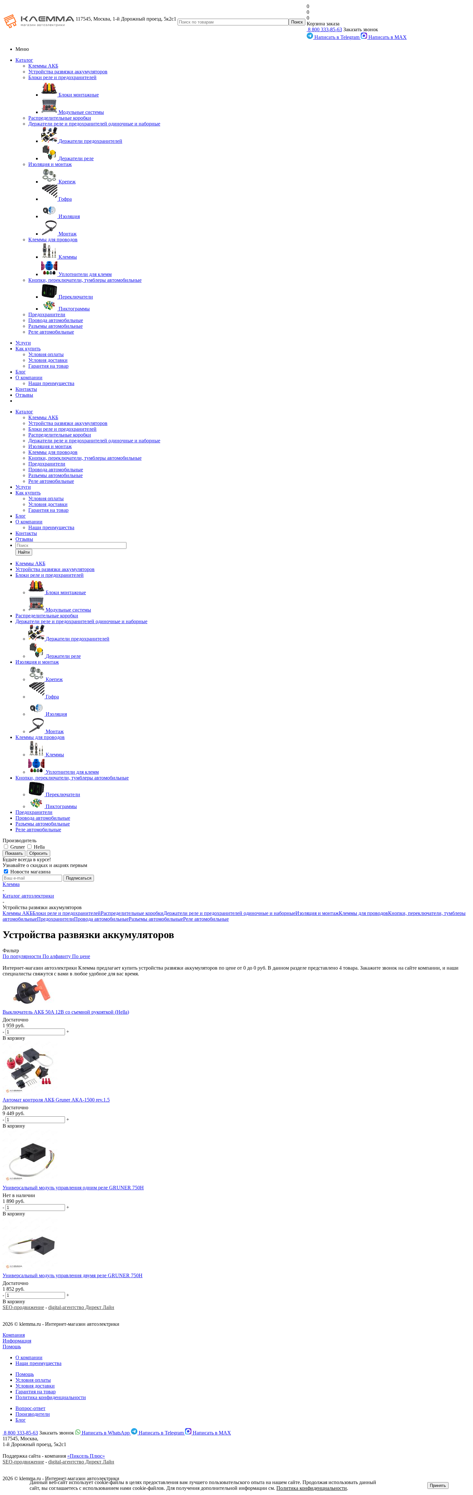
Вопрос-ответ (30, 1408)
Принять (438, 1485)
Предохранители (46, 314)
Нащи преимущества (38, 1363)
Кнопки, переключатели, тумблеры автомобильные (85, 280)
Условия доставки (48, 360)
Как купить (28, 348)
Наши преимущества (51, 383)
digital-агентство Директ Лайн (81, 1307)
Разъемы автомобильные (55, 326)
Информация (17, 1340)
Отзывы (24, 395)
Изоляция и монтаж (50, 164)
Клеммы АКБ (43, 66)
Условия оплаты (46, 354)
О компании (28, 377)
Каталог (24, 60)
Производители (32, 1414)
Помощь (12, 1346)
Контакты (26, 389)
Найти (24, 552)
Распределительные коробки (59, 118)
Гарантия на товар (48, 366)
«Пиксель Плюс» (86, 1456)
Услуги (23, 343)
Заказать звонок (360, 29)
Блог (20, 371)
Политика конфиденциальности (50, 1397)
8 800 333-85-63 (324, 29)
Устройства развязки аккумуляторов (67, 71)
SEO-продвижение (23, 1307)
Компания (14, 1335)
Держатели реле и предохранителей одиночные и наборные (94, 123)
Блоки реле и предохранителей (62, 77)
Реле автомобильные (51, 332)
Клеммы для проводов (53, 239)
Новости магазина (30, 871)
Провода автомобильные (55, 320)
